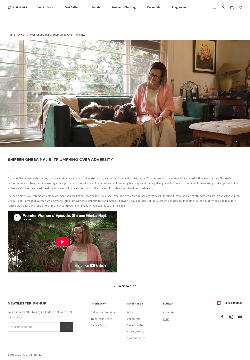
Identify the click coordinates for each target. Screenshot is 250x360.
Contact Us (133, 319)
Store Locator (135, 325)
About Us (168, 312)
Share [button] (15, 170)
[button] (214, 7)
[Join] (66, 327)
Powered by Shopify (32, 355)
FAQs (130, 312)
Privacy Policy (135, 331)
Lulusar (18, 355)
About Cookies (136, 338)
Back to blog (127, 286)
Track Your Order (101, 319)
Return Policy (99, 325)
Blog (166, 319)
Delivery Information (103, 312)
